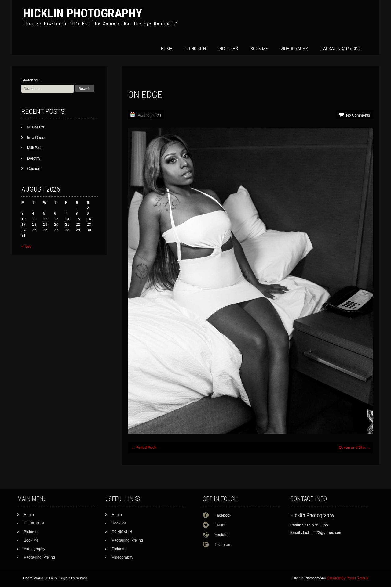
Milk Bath (34, 148)
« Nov (26, 246)
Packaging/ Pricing (341, 49)
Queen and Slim (354, 447)
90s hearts (36, 127)
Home (166, 49)
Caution (33, 169)
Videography (294, 49)
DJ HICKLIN (195, 49)
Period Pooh (143, 447)
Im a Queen (36, 137)
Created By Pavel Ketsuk (347, 578)
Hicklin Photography (82, 13)
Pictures (228, 49)
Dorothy (33, 158)
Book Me (259, 49)
